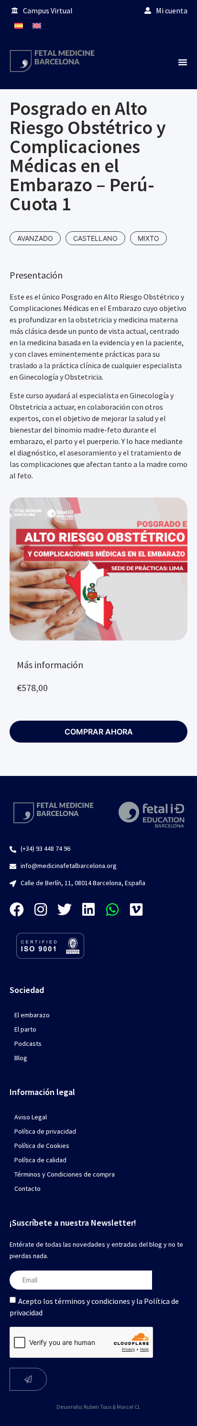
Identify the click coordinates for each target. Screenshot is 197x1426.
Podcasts (28, 1043)
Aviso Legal (30, 1117)
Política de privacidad (45, 1131)
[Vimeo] (136, 909)
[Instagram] (40, 909)
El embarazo (32, 1015)
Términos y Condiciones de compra (64, 1174)
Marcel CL (129, 1406)
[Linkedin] (88, 909)
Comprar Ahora (99, 731)
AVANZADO (35, 238)
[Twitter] (64, 909)
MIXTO (148, 238)
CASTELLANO (95, 238)
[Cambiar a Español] (19, 25)
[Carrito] (178, 25)
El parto (25, 1029)
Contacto (27, 1188)
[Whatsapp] (112, 909)
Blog (20, 1058)
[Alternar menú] (182, 62)
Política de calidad (40, 1160)
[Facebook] (17, 909)
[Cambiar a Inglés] (37, 25)
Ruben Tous (97, 1406)
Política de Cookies (41, 1145)
